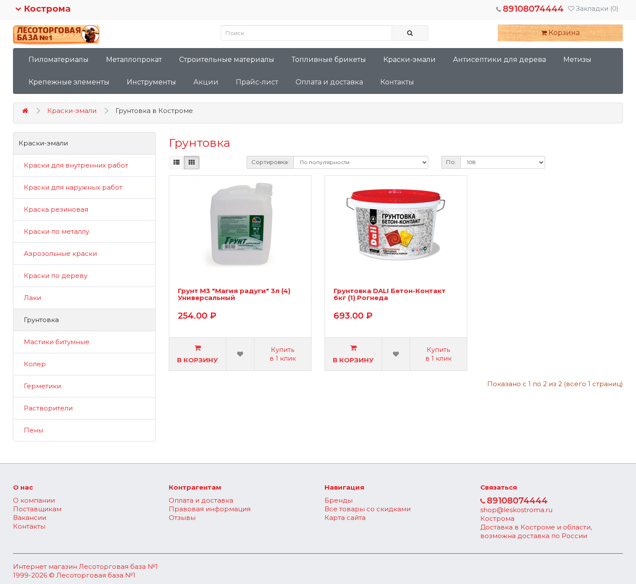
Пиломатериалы (59, 59)
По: (451, 161)
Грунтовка (39, 320)
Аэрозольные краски (58, 253)
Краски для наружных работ (70, 187)
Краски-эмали (409, 59)
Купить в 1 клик (283, 353)
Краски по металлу (54, 231)
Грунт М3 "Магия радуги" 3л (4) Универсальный (234, 294)
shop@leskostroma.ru (516, 510)
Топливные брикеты (329, 59)
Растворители (46, 408)
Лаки (30, 298)
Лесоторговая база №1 (118, 566)
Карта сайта (345, 517)
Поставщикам (37, 509)
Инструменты (151, 82)
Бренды (338, 500)
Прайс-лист (257, 82)
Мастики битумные (54, 342)
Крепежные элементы (69, 82)
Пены (31, 430)
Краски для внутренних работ (73, 165)
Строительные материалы (226, 59)
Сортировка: (270, 161)
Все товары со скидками (367, 509)
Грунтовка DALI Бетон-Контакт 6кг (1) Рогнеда (390, 294)
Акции (205, 82)
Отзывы (182, 517)
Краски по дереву (53, 275)
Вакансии (29, 517)
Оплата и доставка (329, 82)
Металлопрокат (134, 59)
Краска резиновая (53, 209)
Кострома (46, 8)
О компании (34, 500)
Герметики (40, 386)
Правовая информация (210, 509)
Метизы (577, 59)
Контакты (397, 82)
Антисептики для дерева (499, 59)
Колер (32, 364)
